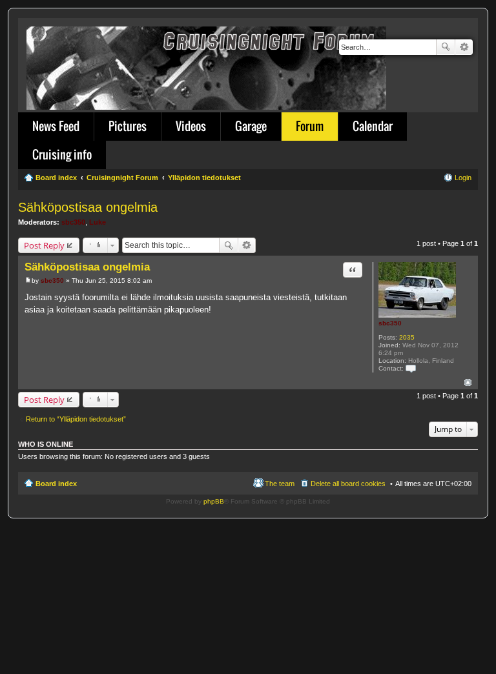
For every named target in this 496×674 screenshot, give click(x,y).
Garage (251, 125)
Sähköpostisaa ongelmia (88, 207)
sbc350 (73, 222)
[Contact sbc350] (411, 368)
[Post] (28, 280)
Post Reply (44, 245)
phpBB (213, 501)
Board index (56, 483)
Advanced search (464, 47)
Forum (310, 125)
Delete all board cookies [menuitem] (348, 483)
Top (467, 382)
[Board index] (207, 65)
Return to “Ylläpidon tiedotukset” (76, 419)
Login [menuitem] (463, 177)
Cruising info (62, 154)
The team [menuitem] (279, 483)
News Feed (55, 125)
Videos (191, 125)
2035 (407, 337)
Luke (97, 222)
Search (445, 47)
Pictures (127, 125)
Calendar (373, 125)
